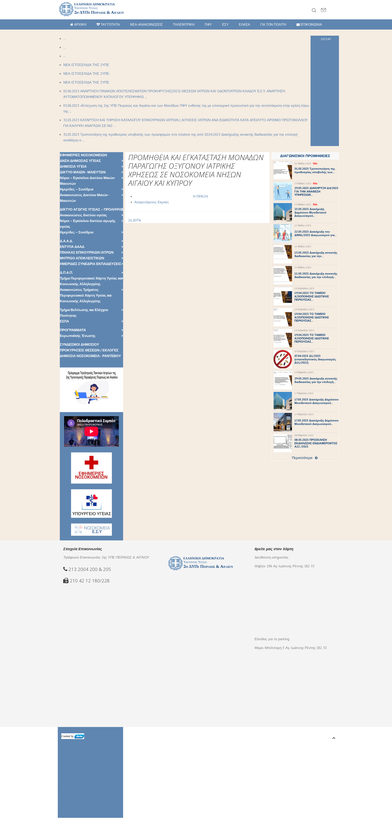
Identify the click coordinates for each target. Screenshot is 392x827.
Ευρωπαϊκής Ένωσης (78, 335)
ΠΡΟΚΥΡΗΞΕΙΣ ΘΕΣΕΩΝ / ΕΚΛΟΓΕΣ (89, 350)
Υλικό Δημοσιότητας (74, 789)
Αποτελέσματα (70, 763)
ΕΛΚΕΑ (244, 24)
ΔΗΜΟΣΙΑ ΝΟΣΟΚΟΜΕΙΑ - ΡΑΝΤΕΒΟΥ (90, 356)
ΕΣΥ (225, 24)
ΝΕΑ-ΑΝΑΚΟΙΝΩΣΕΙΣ (146, 24)
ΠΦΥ (208, 24)
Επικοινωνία (68, 815)
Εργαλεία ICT (68, 769)
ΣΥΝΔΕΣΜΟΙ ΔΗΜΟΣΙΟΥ (79, 344)
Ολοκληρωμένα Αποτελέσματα (83, 757)
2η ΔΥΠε (134, 220)
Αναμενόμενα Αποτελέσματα (81, 749)
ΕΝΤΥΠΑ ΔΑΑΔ (72, 246)
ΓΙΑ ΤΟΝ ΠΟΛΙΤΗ (273, 24)
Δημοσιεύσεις (69, 774)
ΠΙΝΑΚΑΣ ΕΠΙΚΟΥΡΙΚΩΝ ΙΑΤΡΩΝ (87, 252)
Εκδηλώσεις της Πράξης (77, 800)
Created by (67, 736)
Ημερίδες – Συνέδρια (76, 189)
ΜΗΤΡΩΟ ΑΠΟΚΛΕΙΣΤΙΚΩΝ (82, 258)
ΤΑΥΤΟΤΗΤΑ (110, 24)
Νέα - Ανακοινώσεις (73, 809)
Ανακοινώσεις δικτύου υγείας (83, 215)
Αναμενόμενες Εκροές (151, 202)
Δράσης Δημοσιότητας (76, 783)
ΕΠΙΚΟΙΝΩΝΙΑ (311, 24)
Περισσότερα (302, 457)
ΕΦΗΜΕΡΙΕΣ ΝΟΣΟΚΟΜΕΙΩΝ (83, 155)
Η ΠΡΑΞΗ (200, 196)
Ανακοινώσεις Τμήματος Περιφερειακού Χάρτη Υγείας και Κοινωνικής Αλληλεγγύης (86, 295)
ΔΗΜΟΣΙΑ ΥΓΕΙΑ (73, 166)
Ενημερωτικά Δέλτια (74, 795)
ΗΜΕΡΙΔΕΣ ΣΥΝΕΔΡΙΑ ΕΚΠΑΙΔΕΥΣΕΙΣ (90, 264)
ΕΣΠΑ (64, 321)
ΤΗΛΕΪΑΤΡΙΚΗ (184, 24)
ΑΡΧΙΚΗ (79, 24)
